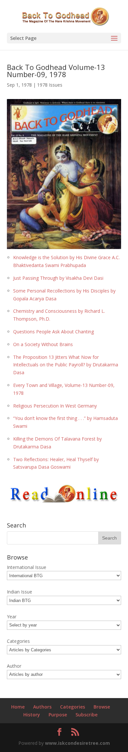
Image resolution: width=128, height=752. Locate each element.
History (31, 714)
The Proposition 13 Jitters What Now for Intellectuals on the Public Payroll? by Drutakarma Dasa (65, 365)
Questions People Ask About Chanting (53, 331)
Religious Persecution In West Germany (55, 406)
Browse (102, 707)
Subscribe (86, 714)
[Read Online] (64, 501)
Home (18, 707)
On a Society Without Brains (43, 344)
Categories (72, 707)
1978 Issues (49, 85)
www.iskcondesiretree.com (77, 743)
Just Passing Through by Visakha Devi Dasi (58, 278)
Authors (42, 707)
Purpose (58, 714)
